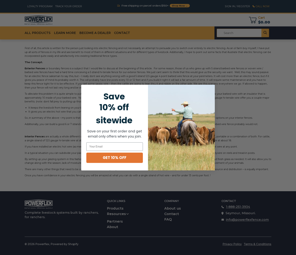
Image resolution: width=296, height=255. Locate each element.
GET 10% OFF (114, 157)
